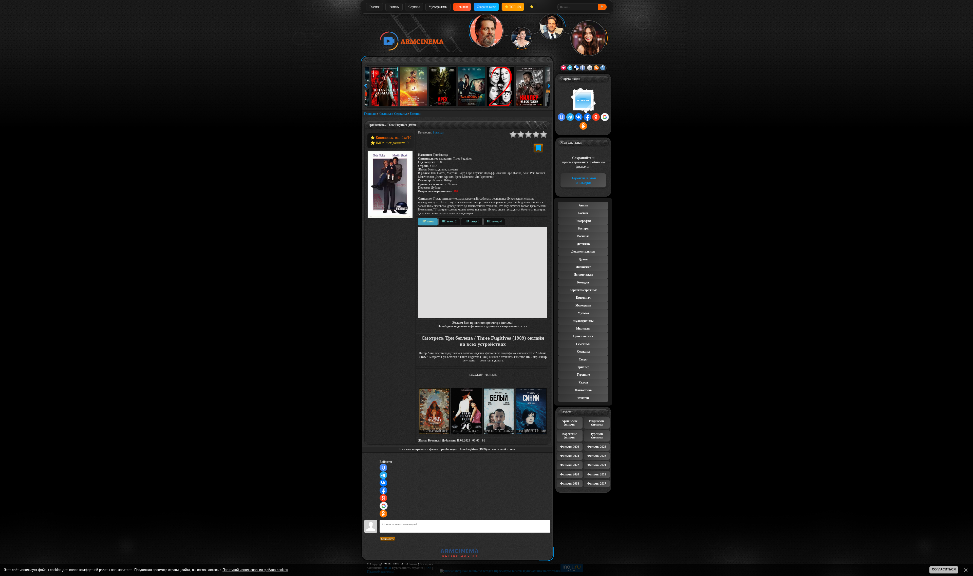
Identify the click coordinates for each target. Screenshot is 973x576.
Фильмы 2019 (596, 474)
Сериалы (414, 7)
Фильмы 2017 (596, 483)
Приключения (583, 336)
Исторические (583, 274)
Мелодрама (583, 305)
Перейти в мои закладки (583, 180)
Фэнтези (583, 398)
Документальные (583, 251)
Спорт (583, 359)
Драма (583, 259)
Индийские (583, 267)
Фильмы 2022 (569, 465)
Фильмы (394, 7)
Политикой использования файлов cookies (255, 570)
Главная (374, 7)
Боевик (583, 213)
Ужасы (583, 382)
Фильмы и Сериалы (393, 114)
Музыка (583, 313)
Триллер (583, 367)
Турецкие (583, 374)
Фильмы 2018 (569, 483)
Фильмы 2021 (596, 465)
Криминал (583, 297)
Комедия (583, 282)
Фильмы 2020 (569, 474)
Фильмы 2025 (596, 447)
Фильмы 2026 (569, 447)
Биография (583, 221)
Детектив (583, 244)
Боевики (415, 114)
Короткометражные (583, 290)
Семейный (583, 344)
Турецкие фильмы (596, 435)
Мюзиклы (583, 328)
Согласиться (944, 569)
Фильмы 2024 (569, 456)
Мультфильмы (438, 7)
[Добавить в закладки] (538, 148)
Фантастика (583, 390)
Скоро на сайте (486, 7)
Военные (583, 236)
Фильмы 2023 (596, 456)
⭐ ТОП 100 (513, 7)
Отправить (387, 538)
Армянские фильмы (569, 422)
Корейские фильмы (569, 435)
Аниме (583, 205)
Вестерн (583, 228)
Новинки (462, 7)
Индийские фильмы (596, 422)
